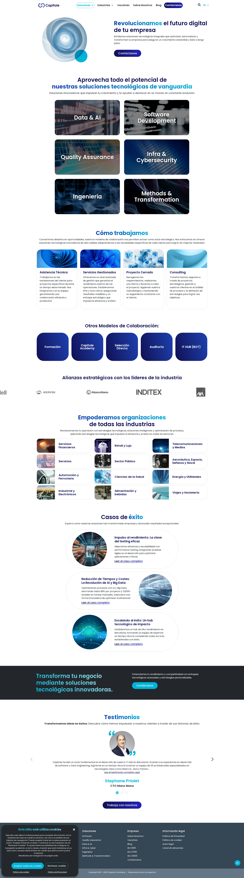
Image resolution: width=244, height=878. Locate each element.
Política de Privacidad (57, 872)
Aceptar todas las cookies (27, 865)
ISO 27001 (132, 852)
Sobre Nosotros (135, 836)
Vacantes (133, 840)
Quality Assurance (91, 840)
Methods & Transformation (96, 855)
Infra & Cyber (89, 848)
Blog (130, 844)
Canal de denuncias (173, 848)
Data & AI (87, 844)
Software (87, 836)
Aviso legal (168, 844)
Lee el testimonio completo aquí (122, 772)
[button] (74, 829)
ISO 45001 (132, 855)
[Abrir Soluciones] (92, 5)
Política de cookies (21, 872)
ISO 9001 (132, 848)
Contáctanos (134, 859)
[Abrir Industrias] (112, 5)
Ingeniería (87, 852)
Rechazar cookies (57, 865)
